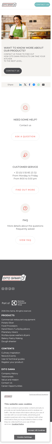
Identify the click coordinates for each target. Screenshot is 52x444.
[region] (25, 416)
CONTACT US (12, 71)
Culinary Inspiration (10, 353)
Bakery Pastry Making (12, 338)
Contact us (42, 4)
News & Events (8, 356)
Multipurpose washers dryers (15, 335)
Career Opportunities (11, 386)
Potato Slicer (7, 323)
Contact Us (6, 383)
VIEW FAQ (25, 240)
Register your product (12, 362)
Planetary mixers (9, 332)
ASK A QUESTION (25, 136)
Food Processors (9, 326)
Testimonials (7, 377)
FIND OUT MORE (25, 190)
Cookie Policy (18, 424)
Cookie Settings (24, 437)
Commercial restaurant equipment (18, 320)
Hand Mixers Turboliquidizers (15, 329)
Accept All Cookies (36, 430)
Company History (9, 373)
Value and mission (10, 380)
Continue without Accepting (38, 394)
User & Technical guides (13, 359)
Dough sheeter (8, 341)
